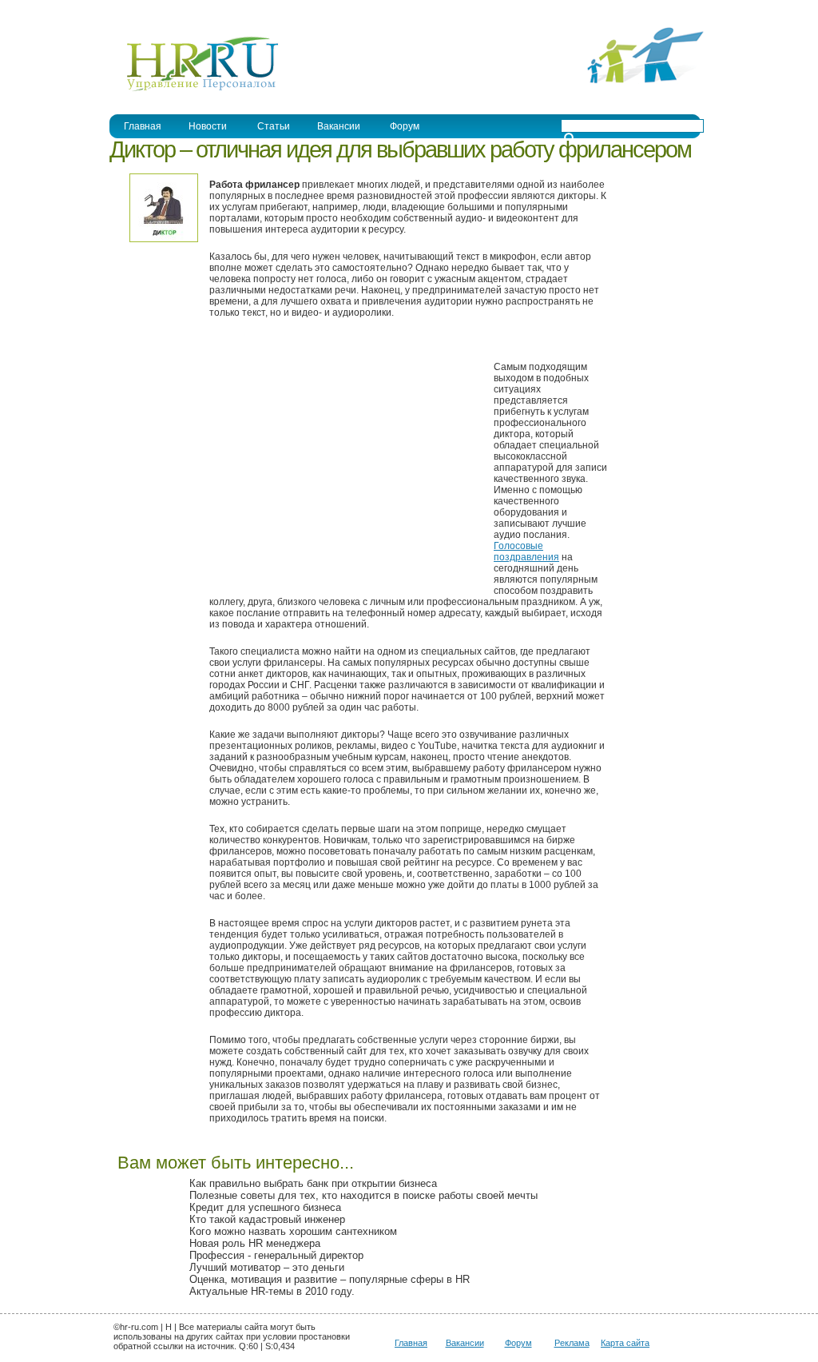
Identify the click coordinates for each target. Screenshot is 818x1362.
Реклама (572, 1343)
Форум (404, 126)
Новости (208, 126)
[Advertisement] (343, 465)
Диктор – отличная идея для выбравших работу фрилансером (400, 149)
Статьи (273, 126)
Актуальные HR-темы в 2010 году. (272, 1291)
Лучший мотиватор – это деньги (266, 1267)
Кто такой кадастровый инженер (267, 1219)
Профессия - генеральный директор (276, 1255)
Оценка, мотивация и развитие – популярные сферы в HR (329, 1279)
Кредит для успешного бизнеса (265, 1207)
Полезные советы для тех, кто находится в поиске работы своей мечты (363, 1195)
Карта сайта (625, 1343)
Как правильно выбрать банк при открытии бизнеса (313, 1183)
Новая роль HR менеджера (254, 1243)
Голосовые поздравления (526, 551)
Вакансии (338, 126)
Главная (142, 126)
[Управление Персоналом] (194, 90)
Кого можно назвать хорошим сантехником (293, 1231)
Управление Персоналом (169, 10)
